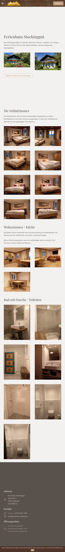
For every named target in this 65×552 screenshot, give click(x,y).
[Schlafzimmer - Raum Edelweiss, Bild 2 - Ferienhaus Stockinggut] (48, 185)
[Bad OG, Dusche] (48, 322)
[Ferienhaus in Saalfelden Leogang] (48, 61)
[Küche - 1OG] (17, 257)
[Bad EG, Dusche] (17, 401)
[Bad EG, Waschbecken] (48, 362)
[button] (2, 3)
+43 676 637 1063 (20, 513)
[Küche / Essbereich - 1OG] (17, 282)
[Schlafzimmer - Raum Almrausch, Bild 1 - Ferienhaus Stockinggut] (17, 209)
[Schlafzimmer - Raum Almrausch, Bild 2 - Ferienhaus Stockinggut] (48, 209)
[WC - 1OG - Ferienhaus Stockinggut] (17, 441)
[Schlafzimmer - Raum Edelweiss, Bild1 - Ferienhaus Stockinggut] (17, 185)
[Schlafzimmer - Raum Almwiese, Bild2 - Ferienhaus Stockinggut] (48, 160)
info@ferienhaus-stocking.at (18, 516)
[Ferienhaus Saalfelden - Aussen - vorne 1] (17, 60)
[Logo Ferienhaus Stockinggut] (14, 3)
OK (32, 550)
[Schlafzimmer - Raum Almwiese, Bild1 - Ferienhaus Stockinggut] (17, 160)
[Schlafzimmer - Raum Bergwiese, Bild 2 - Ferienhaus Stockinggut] (17, 136)
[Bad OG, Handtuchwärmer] (17, 362)
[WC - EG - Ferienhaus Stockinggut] (48, 401)
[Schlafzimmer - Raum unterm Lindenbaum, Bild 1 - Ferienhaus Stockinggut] (48, 136)
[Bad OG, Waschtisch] (17, 322)
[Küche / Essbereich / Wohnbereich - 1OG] (48, 257)
